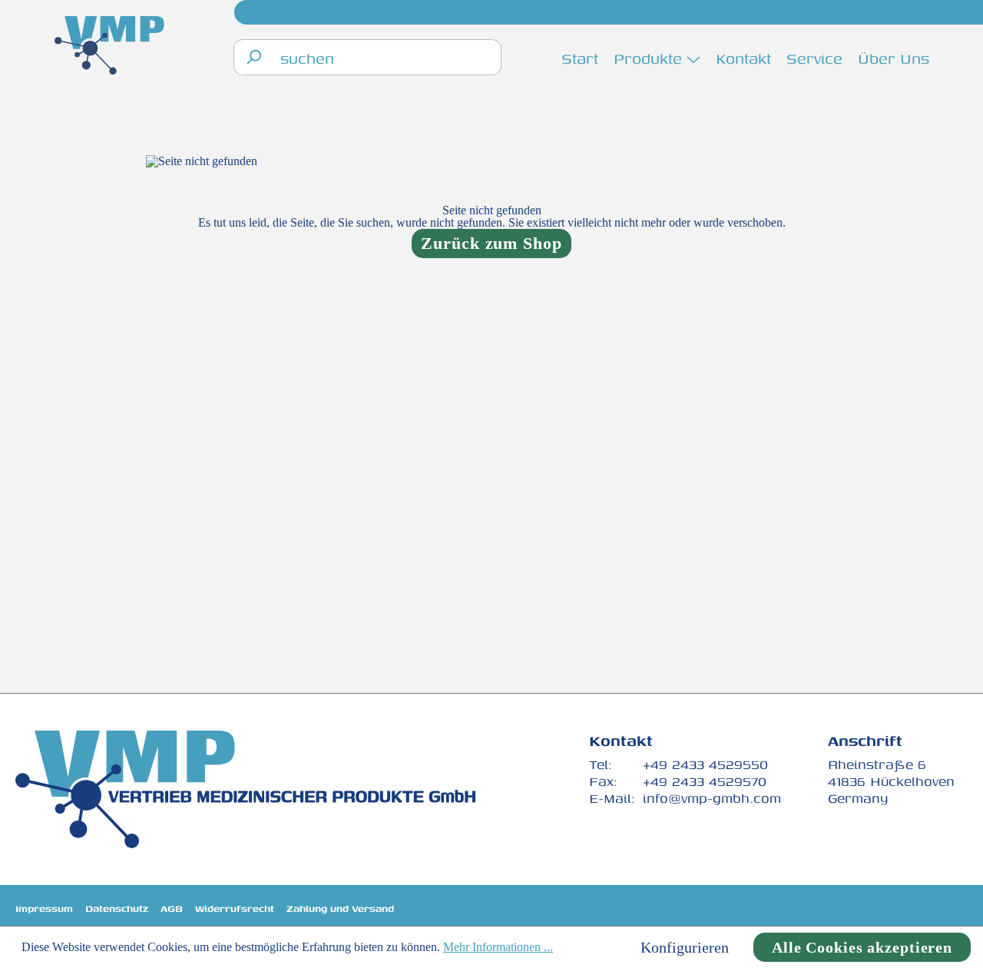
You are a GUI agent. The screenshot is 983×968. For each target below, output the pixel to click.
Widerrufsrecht (234, 908)
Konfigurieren (684, 947)
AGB (172, 908)
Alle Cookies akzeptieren (862, 947)
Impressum (44, 908)
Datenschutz (116, 908)
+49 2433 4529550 (705, 764)
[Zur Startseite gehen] (110, 47)
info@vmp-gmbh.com (712, 797)
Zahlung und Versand (340, 908)
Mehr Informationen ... (498, 947)
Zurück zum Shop (491, 243)
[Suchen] (253, 57)
